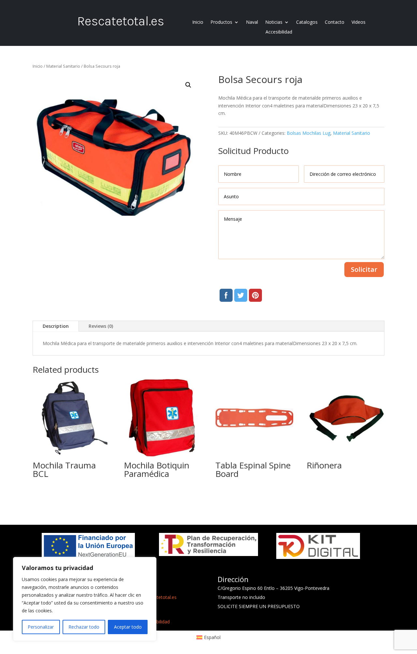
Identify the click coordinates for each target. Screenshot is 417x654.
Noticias (273, 22)
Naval (252, 22)
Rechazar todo (83, 627)
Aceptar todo (128, 627)
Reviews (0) (101, 326)
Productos (221, 22)
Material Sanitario (63, 66)
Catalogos (307, 22)
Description (56, 326)
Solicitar (364, 269)
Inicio (197, 22)
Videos (359, 22)
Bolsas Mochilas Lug (308, 133)
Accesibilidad (279, 32)
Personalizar (41, 627)
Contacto (334, 22)
